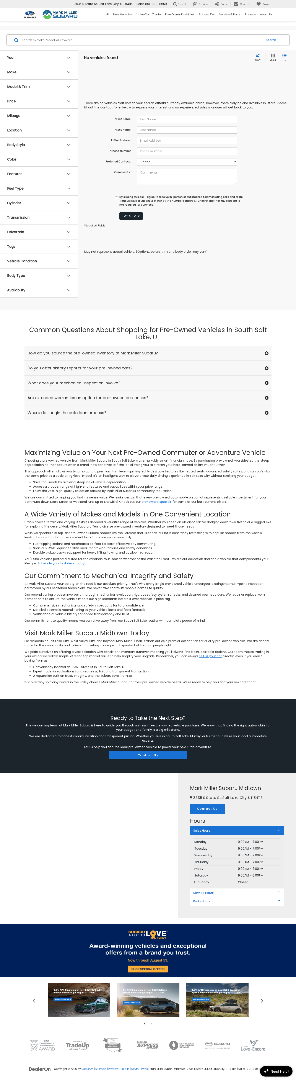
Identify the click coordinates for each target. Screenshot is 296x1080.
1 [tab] (145, 1024)
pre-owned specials (157, 502)
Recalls (124, 1069)
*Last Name (123, 129)
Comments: (122, 172)
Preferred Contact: (118, 161)
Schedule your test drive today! (61, 563)
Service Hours (203, 893)
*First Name (123, 119)
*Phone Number (120, 151)
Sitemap (100, 1069)
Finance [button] (250, 14)
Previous (34, 1000)
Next (262, 1000)
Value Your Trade (149, 14)
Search (271, 40)
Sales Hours (201, 830)
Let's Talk (131, 216)
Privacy (113, 1069)
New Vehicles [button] (122, 14)
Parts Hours (201, 901)
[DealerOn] (40, 1069)
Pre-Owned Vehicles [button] (180, 14)
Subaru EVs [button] (207, 14)
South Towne (139, 1069)
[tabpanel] (79, 1000)
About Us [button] (266, 14)
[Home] (107, 14)
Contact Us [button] (207, 808)
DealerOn (87, 1069)
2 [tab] (151, 1024)
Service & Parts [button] (229, 14)
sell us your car (210, 656)
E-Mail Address (121, 140)
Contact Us (148, 755)
